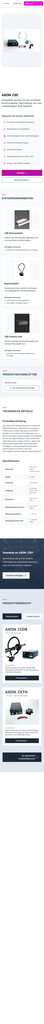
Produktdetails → (22, 678)
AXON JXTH (16, 691)
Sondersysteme (33, 616)
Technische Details (21, 180)
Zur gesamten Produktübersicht (26, 757)
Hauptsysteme (12, 616)
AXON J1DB (16, 629)
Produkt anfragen (14, 575)
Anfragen (21, 173)
